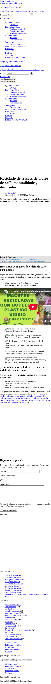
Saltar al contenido (7, 1)
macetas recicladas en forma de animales (22, 398)
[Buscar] (31, 14)
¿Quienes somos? (11, 643)
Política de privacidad (13, 645)
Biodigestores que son (13, 575)
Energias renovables (12, 611)
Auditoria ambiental (17, 29)
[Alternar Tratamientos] (41, 105)
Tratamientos (9, 637)
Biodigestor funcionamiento (15, 580)
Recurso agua (15, 44)
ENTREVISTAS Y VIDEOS (16, 58)
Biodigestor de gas (12, 586)
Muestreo (13, 38)
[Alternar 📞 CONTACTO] (41, 86)
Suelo (12, 51)
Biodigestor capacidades (14, 584)
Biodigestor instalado (13, 577)
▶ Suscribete (5, 18)
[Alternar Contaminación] (41, 99)
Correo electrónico (7, 476)
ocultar (19, 257)
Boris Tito (11, 193)
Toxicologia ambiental (18, 33)
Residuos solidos (16, 40)
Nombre (4, 471)
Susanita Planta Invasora (14, 590)
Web (1, 480)
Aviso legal (9, 647)
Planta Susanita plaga (13, 592)
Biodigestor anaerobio (13, 588)
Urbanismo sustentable (13, 639)
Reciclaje (8, 53)
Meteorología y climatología (15, 46)
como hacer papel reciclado (22, 396)
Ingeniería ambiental (12, 613)
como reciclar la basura (12, 400)
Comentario (5, 484)
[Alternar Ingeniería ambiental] (41, 90)
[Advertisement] (25, 148)
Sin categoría (9, 628)
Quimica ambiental (17, 31)
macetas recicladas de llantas (33, 400)
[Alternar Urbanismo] (41, 111)
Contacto (8, 652)
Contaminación (10, 607)
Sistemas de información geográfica (18, 630)
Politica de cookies (12, 650)
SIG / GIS (9, 55)
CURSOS (14, 25)
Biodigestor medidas (12, 582)
